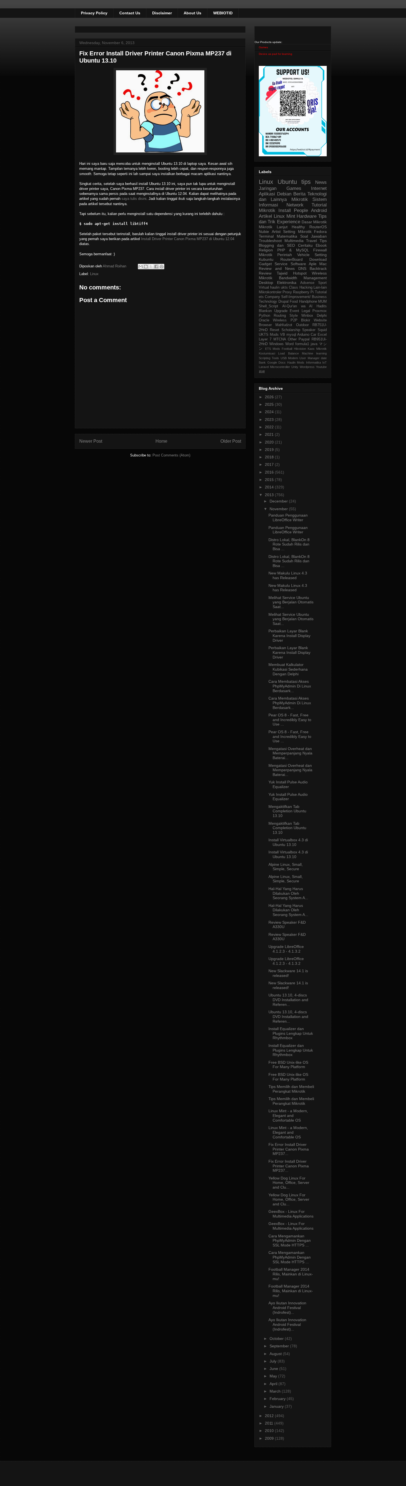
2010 (270, 1430)
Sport (322, 283)
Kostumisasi (267, 353)
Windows (276, 344)
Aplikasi (267, 194)
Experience (288, 221)
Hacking (305, 287)
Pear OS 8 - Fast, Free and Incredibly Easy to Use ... (289, 720)
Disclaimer (162, 13)
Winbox (307, 316)
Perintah (284, 254)
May (274, 1376)
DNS (302, 268)
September (280, 1346)
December (279, 501)
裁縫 (262, 371)
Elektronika (286, 282)
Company (272, 297)
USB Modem (289, 358)
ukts (284, 287)
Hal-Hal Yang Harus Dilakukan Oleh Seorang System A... (288, 893)
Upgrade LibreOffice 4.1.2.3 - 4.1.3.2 (286, 948)
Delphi (322, 316)
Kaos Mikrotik (317, 348)
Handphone (308, 301)
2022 (270, 427)
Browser (265, 325)
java (314, 344)
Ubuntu (287, 181)
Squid (322, 330)
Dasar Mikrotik (314, 222)
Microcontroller (280, 367)
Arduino (303, 335)
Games (263, 47)
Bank (262, 362)
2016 (270, 472)
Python (264, 316)
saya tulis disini (134, 199)
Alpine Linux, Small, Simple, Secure (285, 866)
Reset (274, 330)
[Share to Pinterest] (161, 266)
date (324, 358)
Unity (294, 367)
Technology (268, 301)
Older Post (230, 441)
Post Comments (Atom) (171, 455)
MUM (322, 301)
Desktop (266, 282)
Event (294, 311)
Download (318, 259)
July (274, 1361)
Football (287, 348)
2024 (270, 412)
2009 (270, 1438)
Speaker (308, 330)
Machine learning (314, 353)
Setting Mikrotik (297, 231)
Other (292, 339)
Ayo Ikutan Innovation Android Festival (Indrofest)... (287, 1308)
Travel (311, 240)
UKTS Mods (269, 335)
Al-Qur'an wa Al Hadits (304, 306)
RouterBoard (291, 259)
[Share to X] (151, 266)
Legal (306, 311)
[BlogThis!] (146, 266)
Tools (275, 358)
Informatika (313, 362)
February (278, 1398)
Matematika (287, 236)
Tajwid (282, 273)
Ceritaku (305, 245)
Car (313, 335)
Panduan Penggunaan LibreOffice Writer (288, 517)
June (274, 1368)
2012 (270, 1416)
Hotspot (300, 273)
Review (265, 273)
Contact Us (129, 13)
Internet (319, 188)
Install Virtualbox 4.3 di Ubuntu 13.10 (288, 842)
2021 (270, 434)
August (276, 1353)
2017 (270, 464)
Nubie (264, 231)
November (279, 509)
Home (161, 441)
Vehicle (303, 254)
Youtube (321, 367)
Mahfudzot (283, 325)
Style (293, 316)
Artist (276, 231)
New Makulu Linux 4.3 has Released (287, 575)
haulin (275, 287)
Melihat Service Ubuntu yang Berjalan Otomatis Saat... (290, 602)
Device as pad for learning (275, 53)
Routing (280, 316)
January (277, 1406)
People (301, 210)
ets (261, 297)
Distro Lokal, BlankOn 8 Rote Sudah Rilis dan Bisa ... (289, 544)
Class (293, 287)
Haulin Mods (296, 362)
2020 (270, 442)
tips (306, 181)
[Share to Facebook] (156, 266)
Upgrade (281, 311)
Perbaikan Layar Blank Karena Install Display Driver (289, 636)
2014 (270, 487)
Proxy (287, 292)
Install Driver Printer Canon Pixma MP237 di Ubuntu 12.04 (187, 239)
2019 (270, 449)
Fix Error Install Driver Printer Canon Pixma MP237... (288, 1149)
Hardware (307, 216)
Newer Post (90, 441)
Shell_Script (268, 306)
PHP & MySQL (293, 250)
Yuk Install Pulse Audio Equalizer (288, 784)
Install (284, 210)
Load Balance (288, 353)
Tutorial (321, 292)
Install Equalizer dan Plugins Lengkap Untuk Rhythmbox (290, 1033)
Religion (266, 250)
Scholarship (290, 330)
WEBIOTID (223, 13)
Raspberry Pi (303, 292)
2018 (270, 457)
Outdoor (302, 325)
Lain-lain (320, 287)
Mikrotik (299, 199)
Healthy (298, 227)
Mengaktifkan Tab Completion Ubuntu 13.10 (287, 811)
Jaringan (267, 188)
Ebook (321, 245)
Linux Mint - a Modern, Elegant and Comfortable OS (288, 1115)
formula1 (302, 344)
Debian (284, 194)
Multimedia (294, 240)
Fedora (320, 231)
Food (294, 301)
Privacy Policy (94, 13)
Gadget (265, 264)
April (274, 1384)
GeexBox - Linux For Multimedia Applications (290, 1213)
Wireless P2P (285, 320)
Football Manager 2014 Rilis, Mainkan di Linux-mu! (290, 1274)
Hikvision (300, 348)
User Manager (309, 358)
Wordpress (307, 367)
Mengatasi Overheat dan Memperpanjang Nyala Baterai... (290, 753)
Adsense (307, 283)
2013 (270, 495)
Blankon (265, 311)
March (276, 1391)
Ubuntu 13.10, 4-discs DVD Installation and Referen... (288, 1000)
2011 (269, 1423)
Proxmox (319, 311)
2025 (270, 404)
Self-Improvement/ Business (304, 297)
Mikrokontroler (270, 292)
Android (319, 210)
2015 (270, 479)
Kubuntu (266, 259)
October (277, 1338)
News (321, 182)
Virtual (264, 287)
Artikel (265, 216)
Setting (321, 254)
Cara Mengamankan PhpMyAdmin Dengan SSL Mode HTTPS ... (289, 1241)
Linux (94, 274)
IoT (324, 362)
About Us (192, 13)
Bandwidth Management (303, 278)
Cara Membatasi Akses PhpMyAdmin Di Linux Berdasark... (289, 686)
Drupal (283, 301)
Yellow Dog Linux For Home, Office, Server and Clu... (288, 1183)
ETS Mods (272, 348)
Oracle (264, 320)
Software (298, 264)
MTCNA (279, 339)
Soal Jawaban (313, 236)
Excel (322, 335)
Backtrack (318, 268)
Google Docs (276, 362)
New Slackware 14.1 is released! (288, 973)
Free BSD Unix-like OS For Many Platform (288, 1064)
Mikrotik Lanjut (273, 227)
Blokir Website (314, 320)
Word (289, 344)
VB (282, 335)
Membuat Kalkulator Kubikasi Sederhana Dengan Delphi (288, 669)
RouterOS (318, 227)
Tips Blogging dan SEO (293, 243)
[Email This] (140, 266)
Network (295, 205)
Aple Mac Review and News (293, 266)
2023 (270, 419)
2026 (270, 397)
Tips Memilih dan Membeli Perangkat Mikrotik (291, 1088)
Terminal (266, 236)
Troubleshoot (270, 240)
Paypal (304, 339)
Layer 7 (265, 339)
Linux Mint (284, 216)
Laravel (264, 367)
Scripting (264, 358)
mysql (291, 335)
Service (281, 264)
